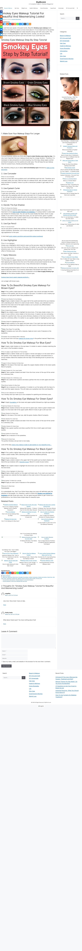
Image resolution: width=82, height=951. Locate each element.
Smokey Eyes (39, 578)
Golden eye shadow (42, 577)
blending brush (24, 462)
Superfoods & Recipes (66, 58)
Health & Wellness (34, 8)
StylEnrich (41, 2)
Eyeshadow (35, 577)
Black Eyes (5, 577)
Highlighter (9, 578)
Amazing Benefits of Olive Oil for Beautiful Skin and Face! (15, 581)
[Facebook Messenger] (22, 24)
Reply (4, 605)
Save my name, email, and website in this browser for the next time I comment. (27, 661)
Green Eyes (49, 577)
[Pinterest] (12, 24)
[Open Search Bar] (77, 8)
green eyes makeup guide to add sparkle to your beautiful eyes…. (31, 445)
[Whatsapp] (17, 24)
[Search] (77, 18)
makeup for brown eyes (26, 338)
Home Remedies (44, 8)
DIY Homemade (64, 40)
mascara (27, 578)
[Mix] (15, 24)
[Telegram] (27, 24)
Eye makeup (25, 577)
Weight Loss (24, 8)
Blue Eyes (10, 577)
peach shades (32, 578)
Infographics (63, 51)
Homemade (61, 8)
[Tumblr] (25, 24)
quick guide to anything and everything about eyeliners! (26, 236)
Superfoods (53, 8)
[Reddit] (7, 24)
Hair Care (17, 8)
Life (61, 53)
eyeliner (30, 577)
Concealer (20, 577)
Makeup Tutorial (21, 578)
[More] (30, 24)
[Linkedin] (10, 24)
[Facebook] (2, 573)
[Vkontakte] (20, 24)
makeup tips (14, 578)
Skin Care (63, 56)
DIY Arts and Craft (70, 8)
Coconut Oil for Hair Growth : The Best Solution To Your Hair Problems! (18, 579)
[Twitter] (5, 24)
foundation (13, 402)
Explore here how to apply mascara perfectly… (15, 277)
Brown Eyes (15, 577)
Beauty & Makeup (8, 8)
